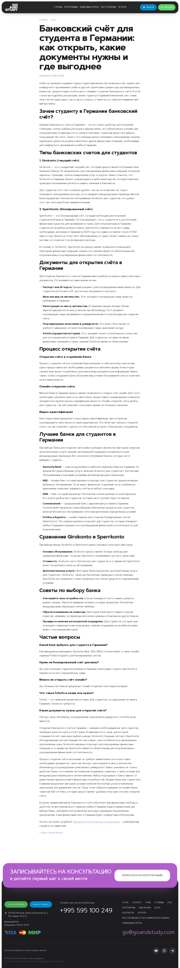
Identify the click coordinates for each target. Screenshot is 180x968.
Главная (43, 20)
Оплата (142, 913)
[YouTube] (156, 951)
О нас (125, 903)
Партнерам (128, 908)
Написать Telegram (41, 904)
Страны (58, 7)
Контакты (128, 913)
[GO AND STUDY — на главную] (11, 7)
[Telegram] (172, 951)
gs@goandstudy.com (148, 932)
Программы (71, 7)
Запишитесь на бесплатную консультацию (96, 822)
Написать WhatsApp (16, 904)
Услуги (122, 7)
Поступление (108, 7)
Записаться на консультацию (142, 875)
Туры (148, 903)
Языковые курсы (89, 7)
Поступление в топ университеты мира (146, 918)
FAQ (170, 903)
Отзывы (159, 903)
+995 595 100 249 (86, 911)
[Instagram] (164, 951)
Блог (54, 20)
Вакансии (145, 908)
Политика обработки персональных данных (25, 951)
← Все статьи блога (51, 833)
